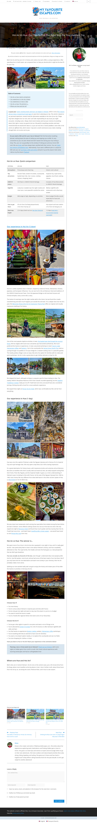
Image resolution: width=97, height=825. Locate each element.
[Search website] (89, 1)
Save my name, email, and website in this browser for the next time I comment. (33, 789)
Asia (20, 48)
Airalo (20, 145)
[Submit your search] (81, 115)
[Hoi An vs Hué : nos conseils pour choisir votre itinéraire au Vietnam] (16, 714)
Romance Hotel (23, 529)
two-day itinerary (37, 210)
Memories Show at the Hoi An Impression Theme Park (28, 304)
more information (81, 127)
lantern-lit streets (25, 627)
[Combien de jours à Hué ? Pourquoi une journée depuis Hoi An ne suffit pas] (55, 714)
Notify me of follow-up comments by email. (22, 793)
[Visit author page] (10, 745)
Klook (76, 134)
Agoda (86, 129)
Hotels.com (75, 130)
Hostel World (87, 130)
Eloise (16, 743)
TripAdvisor (71, 134)
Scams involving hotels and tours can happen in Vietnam (32, 112)
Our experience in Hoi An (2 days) (20, 99)
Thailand (26, 152)
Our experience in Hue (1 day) (19, 101)
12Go (80, 134)
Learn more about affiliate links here (75, 811)
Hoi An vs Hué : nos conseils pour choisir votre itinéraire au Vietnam (15, 720)
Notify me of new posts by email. (19, 797)
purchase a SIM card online (29, 150)
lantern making (31, 631)
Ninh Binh (12, 480)
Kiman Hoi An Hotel (28, 389)
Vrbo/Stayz (81, 130)
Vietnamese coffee (47, 631)
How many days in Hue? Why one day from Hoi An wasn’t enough (35, 720)
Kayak (83, 134)
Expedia (70, 130)
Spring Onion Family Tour (51, 348)
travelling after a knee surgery (40, 531)
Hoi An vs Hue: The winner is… (19, 104)
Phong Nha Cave (16, 533)
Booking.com (82, 129)
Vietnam (25, 48)
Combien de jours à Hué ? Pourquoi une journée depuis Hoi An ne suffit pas (54, 721)
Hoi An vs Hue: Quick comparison (20, 97)
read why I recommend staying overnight (52, 213)
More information (56, 53)
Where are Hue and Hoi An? (18, 106)
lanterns (24, 348)
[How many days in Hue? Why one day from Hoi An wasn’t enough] (35, 714)
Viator (88, 132)
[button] (21, 78)
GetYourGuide (83, 132)
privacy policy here (18, 813)
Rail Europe (87, 134)
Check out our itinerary (45, 647)
